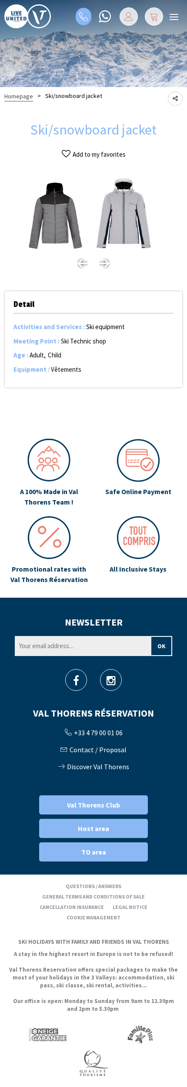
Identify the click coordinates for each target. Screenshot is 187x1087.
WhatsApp (104, 16)
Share (175, 98)
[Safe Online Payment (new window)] (138, 472)
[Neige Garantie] (47, 1034)
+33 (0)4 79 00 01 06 (83, 16)
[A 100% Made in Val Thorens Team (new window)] (49, 472)
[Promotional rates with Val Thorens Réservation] (49, 550)
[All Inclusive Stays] (138, 550)
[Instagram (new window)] (111, 683)
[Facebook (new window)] (76, 683)
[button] (154, 16)
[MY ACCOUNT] (129, 16)
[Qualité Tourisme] (93, 1062)
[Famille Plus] (140, 1034)
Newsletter (94, 622)
